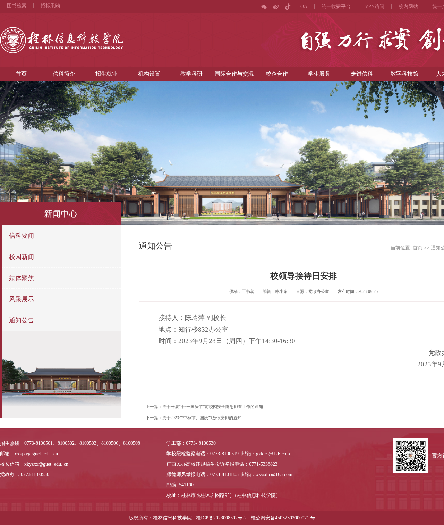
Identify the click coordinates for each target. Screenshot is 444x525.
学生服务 (319, 74)
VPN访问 (374, 6)
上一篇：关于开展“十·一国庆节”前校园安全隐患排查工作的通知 (204, 406)
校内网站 (408, 6)
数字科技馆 (404, 74)
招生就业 (106, 74)
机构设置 (149, 74)
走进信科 (362, 74)
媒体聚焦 (21, 277)
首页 (21, 74)
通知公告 (21, 320)
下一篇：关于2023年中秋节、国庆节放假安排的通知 (193, 417)
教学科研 (191, 74)
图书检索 (16, 5)
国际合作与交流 (234, 74)
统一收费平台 (336, 6)
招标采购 (50, 5)
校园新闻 (21, 256)
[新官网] (61, 40)
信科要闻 (21, 235)
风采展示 (21, 299)
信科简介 (64, 74)
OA (303, 6)
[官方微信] (264, 6)
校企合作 (277, 74)
